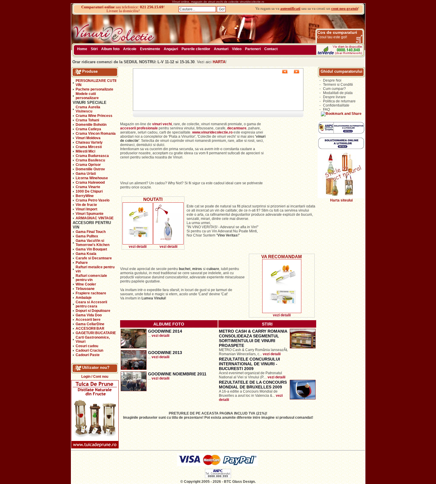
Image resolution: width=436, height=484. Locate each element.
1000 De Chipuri (89, 191)
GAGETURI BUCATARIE (96, 333)
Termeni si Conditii (338, 84)
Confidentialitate (336, 105)
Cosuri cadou (87, 346)
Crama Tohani (87, 120)
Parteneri (253, 49)
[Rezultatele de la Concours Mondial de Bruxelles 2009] (303, 398)
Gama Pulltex (87, 236)
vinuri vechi (162, 124)
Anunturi (221, 49)
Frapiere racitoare (91, 293)
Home (82, 49)
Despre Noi (332, 80)
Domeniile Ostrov (90, 169)
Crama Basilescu (90, 160)
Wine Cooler (86, 284)
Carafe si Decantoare (94, 258)
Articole (129, 49)
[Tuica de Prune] (95, 447)
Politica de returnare (339, 101)
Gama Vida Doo (89, 315)
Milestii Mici (85, 151)
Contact (271, 49)
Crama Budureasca (92, 156)
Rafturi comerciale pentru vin (91, 278)
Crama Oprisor (88, 165)
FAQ (326, 109)
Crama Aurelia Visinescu (88, 109)
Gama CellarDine (90, 324)
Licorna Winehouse (92, 178)
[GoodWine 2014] (134, 347)
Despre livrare (334, 97)
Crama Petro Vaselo (92, 200)
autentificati (290, 8)
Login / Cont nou (94, 376)
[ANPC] (218, 477)
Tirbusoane (85, 289)
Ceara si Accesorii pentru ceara (91, 304)
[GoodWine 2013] (134, 368)
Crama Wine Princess (94, 116)
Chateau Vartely (89, 142)
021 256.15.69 (151, 7)
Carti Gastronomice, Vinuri (93, 339)
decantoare (236, 128)
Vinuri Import (86, 209)
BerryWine (85, 196)
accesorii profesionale (139, 128)
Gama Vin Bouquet (91, 249)
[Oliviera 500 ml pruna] (168, 243)
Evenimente (150, 49)
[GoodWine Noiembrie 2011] (134, 390)
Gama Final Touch (91, 232)
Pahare (82, 263)
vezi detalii (138, 247)
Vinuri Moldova (88, 138)
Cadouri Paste (88, 355)
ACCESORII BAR (90, 328)
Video (236, 49)
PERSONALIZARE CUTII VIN (96, 83)
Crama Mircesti (89, 147)
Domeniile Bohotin (91, 125)
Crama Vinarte (88, 187)
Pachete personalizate (94, 89)
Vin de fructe (86, 205)
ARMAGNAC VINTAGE (95, 218)
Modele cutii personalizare (87, 96)
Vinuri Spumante (90, 214)
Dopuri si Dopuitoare (93, 311)
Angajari (171, 49)
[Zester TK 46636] (137, 243)
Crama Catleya (88, 129)
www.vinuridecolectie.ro (212, 132)
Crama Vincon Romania (96, 133)
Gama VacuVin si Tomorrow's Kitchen (92, 243)
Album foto (110, 49)
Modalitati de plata (338, 93)
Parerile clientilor (196, 49)
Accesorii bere (88, 320)
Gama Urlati (86, 174)
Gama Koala (86, 254)
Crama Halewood (90, 182)
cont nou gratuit (344, 8)
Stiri (94, 49)
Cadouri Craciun (89, 350)
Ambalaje (84, 298)
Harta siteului (341, 200)
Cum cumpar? (334, 89)
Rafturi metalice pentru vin (95, 269)
